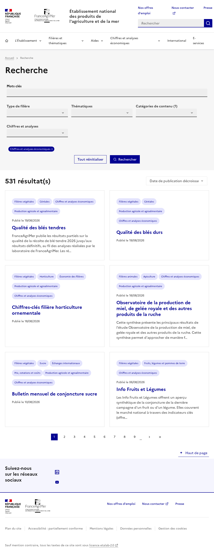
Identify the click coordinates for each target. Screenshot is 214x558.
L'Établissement (26, 41)
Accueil (7, 40)
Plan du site (13, 528)
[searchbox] (12, 113)
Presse (208, 8)
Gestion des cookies (172, 528)
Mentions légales (101, 528)
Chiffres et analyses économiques (124, 40)
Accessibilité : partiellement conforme (55, 528)
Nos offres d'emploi (121, 504)
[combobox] (37, 113)
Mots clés (14, 86)
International (176, 41)
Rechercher (208, 23)
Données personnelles (136, 528)
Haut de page (196, 452)
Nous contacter (153, 504)
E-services (198, 40)
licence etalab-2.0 (101, 545)
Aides (95, 41)
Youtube (57, 482)
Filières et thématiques (57, 40)
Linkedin (57, 472)
